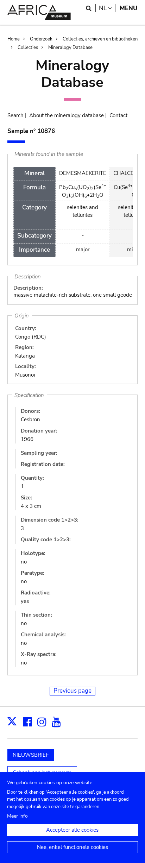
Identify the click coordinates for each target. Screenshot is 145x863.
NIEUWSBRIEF (31, 754)
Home (13, 39)
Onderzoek (41, 39)
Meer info (17, 816)
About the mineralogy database (66, 115)
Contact (118, 115)
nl (107, 8)
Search (15, 115)
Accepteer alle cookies (72, 829)
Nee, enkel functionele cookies (72, 847)
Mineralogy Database (70, 47)
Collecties (28, 47)
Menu (129, 8)
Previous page (72, 691)
